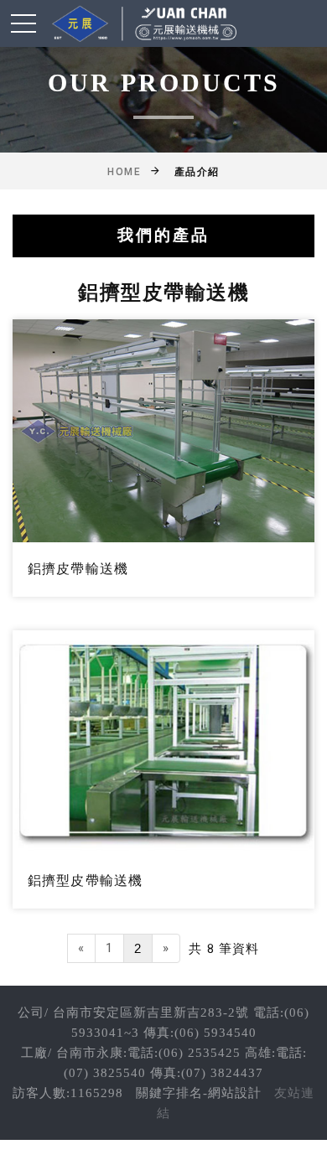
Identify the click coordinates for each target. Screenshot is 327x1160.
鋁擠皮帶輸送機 (78, 569)
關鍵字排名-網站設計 (199, 1093)
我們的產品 (163, 235)
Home (124, 172)
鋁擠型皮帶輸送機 (85, 880)
